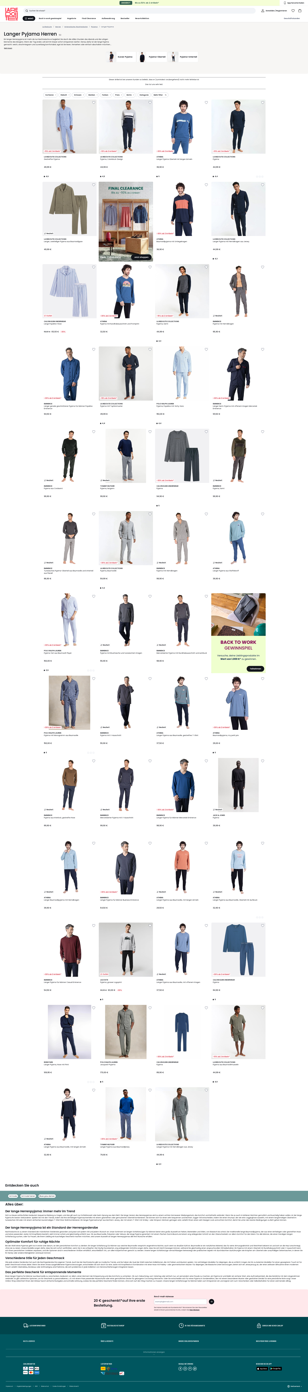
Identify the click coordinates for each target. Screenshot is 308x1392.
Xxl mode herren (28, 1196)
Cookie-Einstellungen (59, 1386)
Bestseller (125, 18)
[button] (300, 11)
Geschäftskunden (292, 18)
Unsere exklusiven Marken (188, 1341)
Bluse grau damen (47, 1196)
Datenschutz (45, 1386)
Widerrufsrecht (74, 1386)
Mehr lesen (8, 48)
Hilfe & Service (29, 1341)
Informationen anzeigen (154, 1352)
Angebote (71, 18)
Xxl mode (13, 1196)
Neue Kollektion (142, 18)
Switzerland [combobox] (295, 1386)
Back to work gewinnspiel (50, 18)
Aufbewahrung (108, 18)
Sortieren (49, 95)
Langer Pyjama (107, 27)
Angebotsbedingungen (24, 1386)
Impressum (9, 1386)
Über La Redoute (107, 1341)
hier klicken (194, 1310)
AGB (36, 1386)
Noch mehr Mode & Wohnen (266, 1341)
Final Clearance (89, 18)
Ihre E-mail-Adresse (164, 1296)
